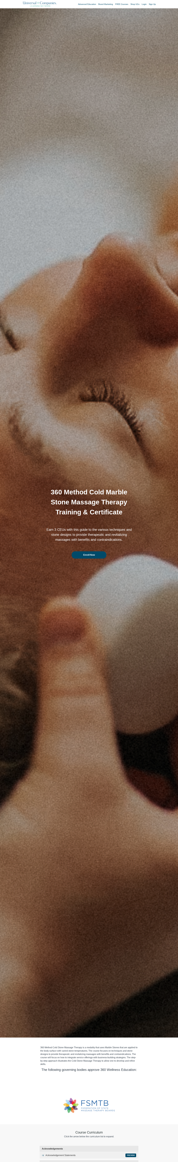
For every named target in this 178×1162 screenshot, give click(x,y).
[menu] (116, 4)
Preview (131, 1155)
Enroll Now (89, 555)
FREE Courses (121, 4)
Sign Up (152, 4)
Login (144, 4)
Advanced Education (87, 4)
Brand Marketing (105, 4)
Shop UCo (134, 4)
